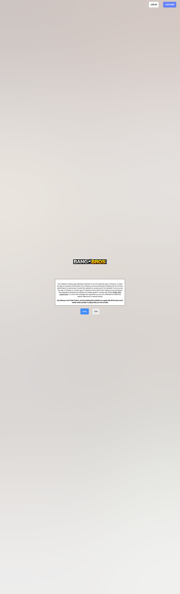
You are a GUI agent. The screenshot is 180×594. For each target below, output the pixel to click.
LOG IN (154, 4)
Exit (96, 311)
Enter (84, 311)
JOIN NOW (169, 4)
